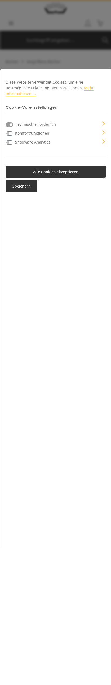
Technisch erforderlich (35, 124)
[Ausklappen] (104, 123)
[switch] (9, 133)
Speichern (21, 186)
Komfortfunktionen (32, 133)
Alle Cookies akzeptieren (55, 171)
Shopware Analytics (32, 142)
